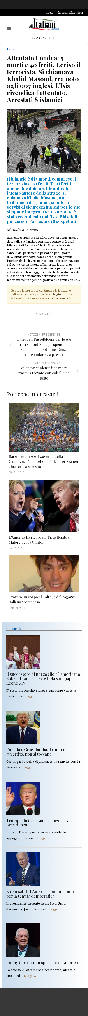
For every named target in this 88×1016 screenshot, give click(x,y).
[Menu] (8, 28)
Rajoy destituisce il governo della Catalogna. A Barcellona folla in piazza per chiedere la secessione (44, 461)
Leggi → (31, 696)
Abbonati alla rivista (70, 12)
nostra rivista (58, 298)
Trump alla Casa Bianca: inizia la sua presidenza (39, 823)
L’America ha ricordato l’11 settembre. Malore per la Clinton (40, 539)
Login (49, 12)
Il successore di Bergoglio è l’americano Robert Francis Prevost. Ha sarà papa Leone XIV (43, 678)
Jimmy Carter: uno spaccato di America (42, 962)
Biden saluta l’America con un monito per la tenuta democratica (40, 894)
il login (56, 294)
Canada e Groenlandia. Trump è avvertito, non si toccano (35, 752)
